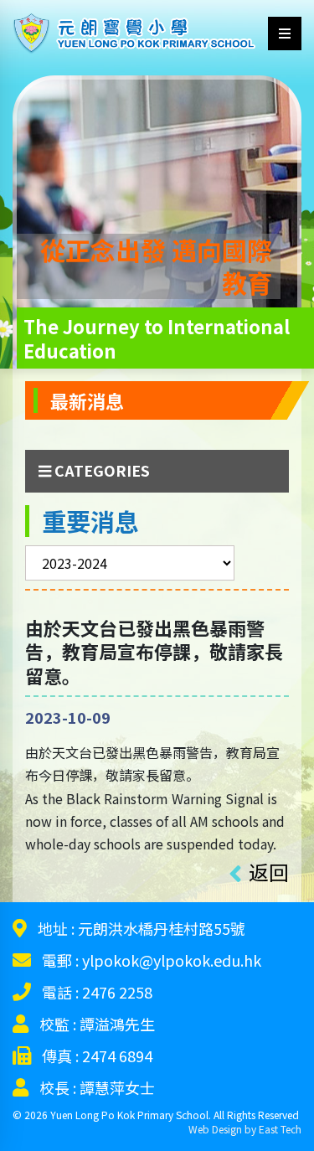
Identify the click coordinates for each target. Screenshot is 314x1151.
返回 (269, 871)
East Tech (280, 1129)
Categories (100, 470)
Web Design (215, 1129)
